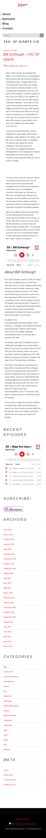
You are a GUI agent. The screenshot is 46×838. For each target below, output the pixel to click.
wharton (7, 749)
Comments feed (10, 780)
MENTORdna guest (11, 706)
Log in (6, 770)
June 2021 (8, 632)
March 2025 (8, 535)
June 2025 (8, 530)
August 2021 (8, 622)
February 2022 (9, 598)
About (6, 14)
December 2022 (10, 559)
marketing (7, 701)
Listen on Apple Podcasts (13, 508)
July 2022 (7, 578)
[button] (23, 10)
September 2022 (10, 568)
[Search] (42, 35)
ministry (7, 711)
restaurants (8, 725)
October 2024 (9, 539)
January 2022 (9, 603)
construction (8, 672)
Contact (7, 28)
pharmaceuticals (10, 715)
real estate (8, 720)
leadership (7, 696)
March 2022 (8, 593)
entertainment (9, 681)
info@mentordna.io (23, 819)
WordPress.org (9, 785)
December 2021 (10, 607)
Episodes (8, 18)
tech (5, 745)
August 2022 (8, 573)
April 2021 (7, 641)
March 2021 (8, 646)
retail (5, 730)
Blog (5, 23)
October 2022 (9, 564)
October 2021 (9, 612)
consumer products (11, 677)
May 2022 (7, 583)
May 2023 (7, 549)
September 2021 (10, 617)
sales (6, 735)
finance (6, 686)
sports (6, 740)
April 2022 (7, 588)
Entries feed (8, 775)
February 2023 (9, 554)
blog (5, 667)
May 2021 (7, 637)
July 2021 (7, 627)
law (5, 691)
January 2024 (9, 544)
